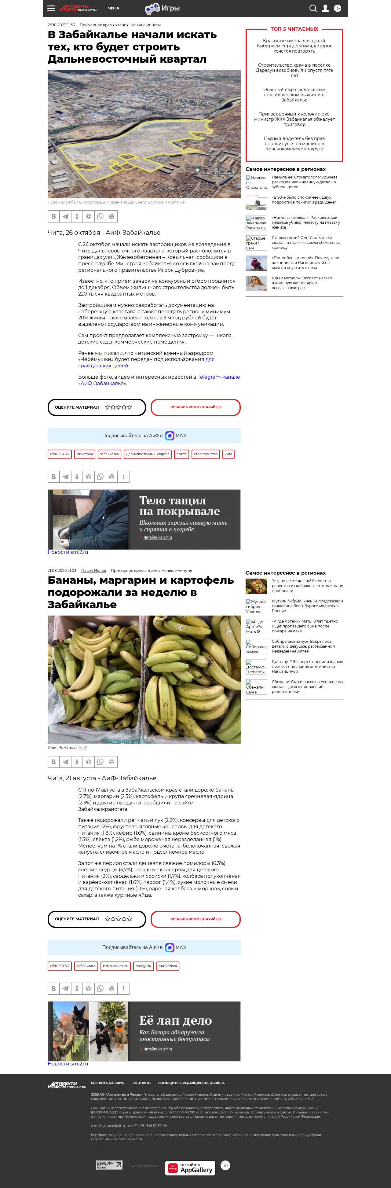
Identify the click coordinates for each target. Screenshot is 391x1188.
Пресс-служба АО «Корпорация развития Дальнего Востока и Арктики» (117, 202)
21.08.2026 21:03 (62, 570)
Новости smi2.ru (68, 552)
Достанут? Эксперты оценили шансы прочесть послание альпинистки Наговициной (307, 666)
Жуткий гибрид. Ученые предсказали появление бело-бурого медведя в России (307, 606)
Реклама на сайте (108, 1083)
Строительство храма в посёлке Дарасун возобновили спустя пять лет (294, 70)
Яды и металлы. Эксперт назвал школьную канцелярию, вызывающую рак (302, 283)
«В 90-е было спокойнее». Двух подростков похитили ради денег (304, 199)
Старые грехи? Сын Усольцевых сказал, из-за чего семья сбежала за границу (306, 242)
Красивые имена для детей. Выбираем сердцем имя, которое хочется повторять (295, 46)
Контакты (142, 1083)
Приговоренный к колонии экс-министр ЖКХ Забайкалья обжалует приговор (294, 119)
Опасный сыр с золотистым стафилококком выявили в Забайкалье (294, 95)
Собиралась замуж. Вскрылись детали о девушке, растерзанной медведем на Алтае (303, 646)
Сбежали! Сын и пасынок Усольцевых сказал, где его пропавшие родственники (307, 686)
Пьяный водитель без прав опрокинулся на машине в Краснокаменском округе (294, 144)
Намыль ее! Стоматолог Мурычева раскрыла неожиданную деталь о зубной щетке (305, 182)
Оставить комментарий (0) (195, 407)
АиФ (83, 747)
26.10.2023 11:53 (61, 25)
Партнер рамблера (143, 1165)
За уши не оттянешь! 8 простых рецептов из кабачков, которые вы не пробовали (307, 586)
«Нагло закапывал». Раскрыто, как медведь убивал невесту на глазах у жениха (306, 222)
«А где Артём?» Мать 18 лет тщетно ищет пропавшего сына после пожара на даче (305, 626)
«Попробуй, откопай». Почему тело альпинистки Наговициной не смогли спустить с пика (305, 263)
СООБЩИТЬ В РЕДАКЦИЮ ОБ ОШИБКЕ (191, 1083)
